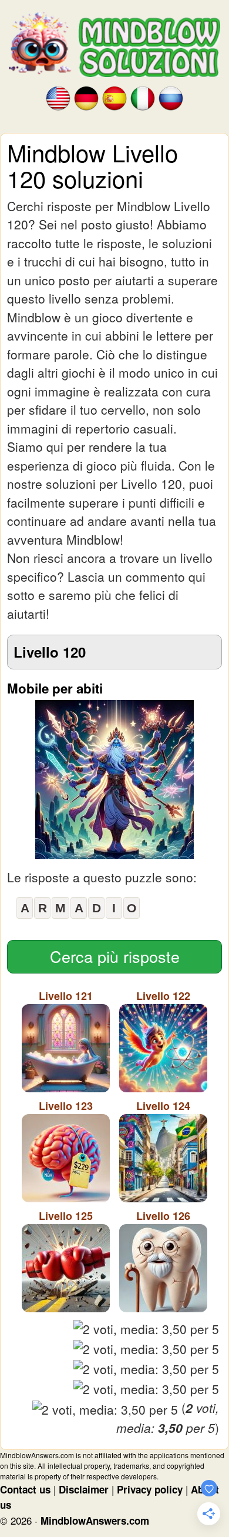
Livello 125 (66, 1215)
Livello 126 (163, 1215)
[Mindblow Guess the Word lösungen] (86, 97)
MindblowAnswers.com (95, 1520)
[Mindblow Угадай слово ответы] (171, 97)
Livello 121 (66, 995)
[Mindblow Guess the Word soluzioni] (143, 97)
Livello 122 (163, 995)
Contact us (25, 1489)
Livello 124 (163, 1105)
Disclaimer (84, 1489)
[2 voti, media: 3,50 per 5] (146, 1329)
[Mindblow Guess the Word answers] (58, 97)
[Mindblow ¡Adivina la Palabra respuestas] (114, 97)
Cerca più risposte (115, 956)
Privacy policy (150, 1489)
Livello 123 (66, 1105)
